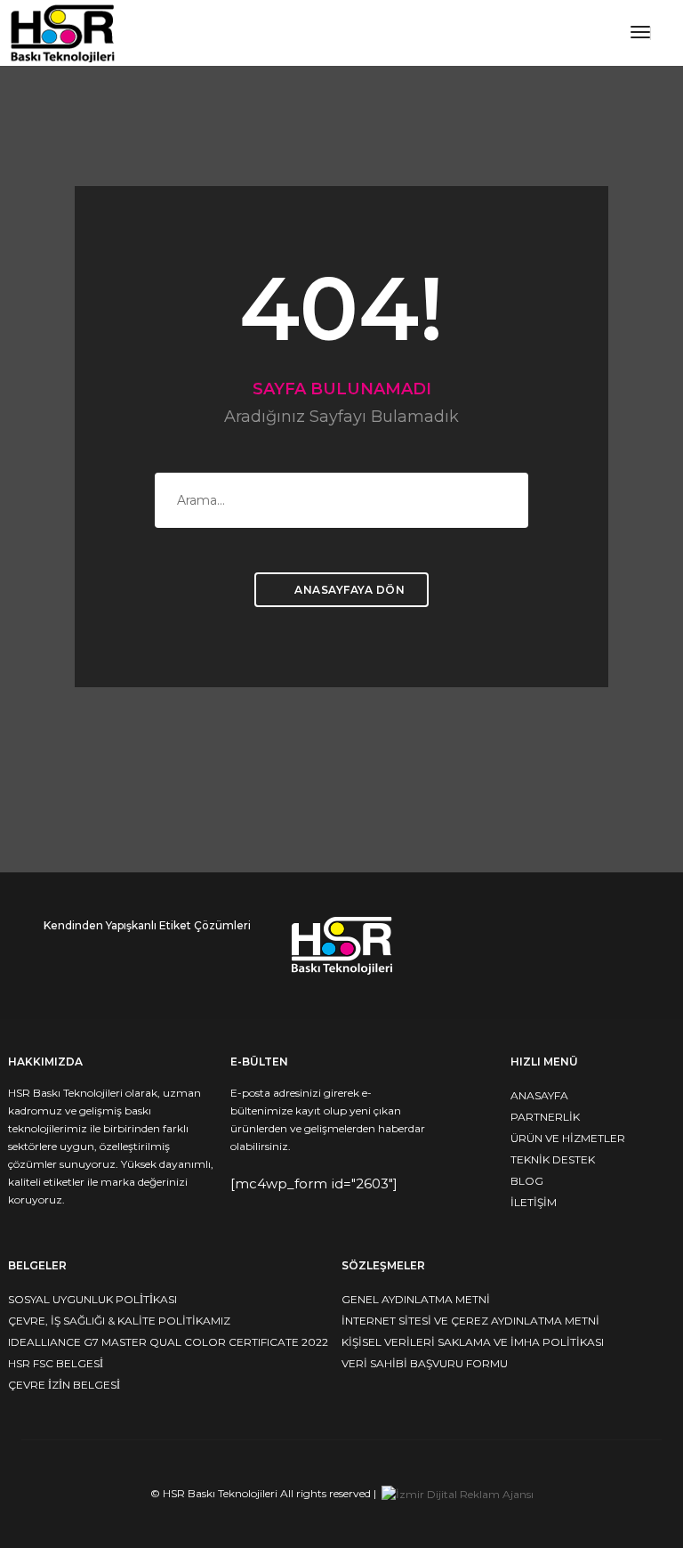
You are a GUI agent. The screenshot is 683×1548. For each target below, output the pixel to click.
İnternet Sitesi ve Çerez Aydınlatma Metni (470, 1320)
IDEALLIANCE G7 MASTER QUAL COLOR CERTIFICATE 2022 (168, 1342)
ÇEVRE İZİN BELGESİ (64, 1384)
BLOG (526, 1180)
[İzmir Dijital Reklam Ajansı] (458, 1493)
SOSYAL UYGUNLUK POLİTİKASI (92, 1299)
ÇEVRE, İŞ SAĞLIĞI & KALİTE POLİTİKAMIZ (119, 1320)
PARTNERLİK (545, 1116)
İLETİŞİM (533, 1202)
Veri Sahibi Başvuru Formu (425, 1363)
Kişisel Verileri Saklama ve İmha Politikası (473, 1342)
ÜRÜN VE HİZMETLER (567, 1138)
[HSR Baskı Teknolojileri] (62, 31)
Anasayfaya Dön (349, 589)
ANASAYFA (539, 1095)
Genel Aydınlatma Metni (416, 1299)
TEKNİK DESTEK (552, 1159)
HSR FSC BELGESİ (55, 1363)
